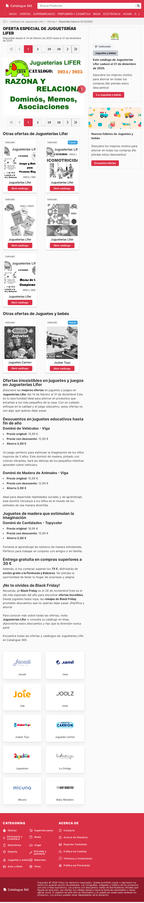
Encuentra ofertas (105, 163)
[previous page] (19, 49)
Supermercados (44, 13)
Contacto (69, 830)
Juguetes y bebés (18, 860)
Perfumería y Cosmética (74, 13)
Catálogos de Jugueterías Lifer (27, 21)
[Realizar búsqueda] (138, 6)
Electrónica (111, 13)
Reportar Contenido (75, 844)
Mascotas (40, 860)
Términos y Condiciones (78, 858)
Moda (96, 13)
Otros (37, 866)
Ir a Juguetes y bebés (108, 94)
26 (59, 49)
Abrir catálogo (19, 188)
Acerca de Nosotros (75, 837)
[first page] (11, 49)
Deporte (12, 851)
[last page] (76, 49)
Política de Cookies (75, 851)
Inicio (13, 13)
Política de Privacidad (77, 865)
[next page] (68, 49)
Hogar (127, 13)
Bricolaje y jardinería (40, 852)
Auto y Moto (15, 866)
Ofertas (25, 13)
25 (49, 49)
